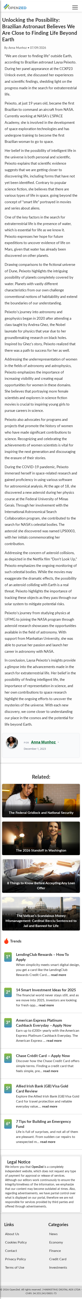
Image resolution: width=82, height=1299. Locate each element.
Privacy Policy (15, 1259)
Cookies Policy (16, 1242)
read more (58, 975)
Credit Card (57, 1259)
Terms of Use (14, 1267)
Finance (55, 1250)
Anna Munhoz (43, 742)
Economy (56, 1242)
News (53, 1234)
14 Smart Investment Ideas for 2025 (46, 990)
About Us (12, 1234)
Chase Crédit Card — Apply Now (43, 1056)
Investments (58, 1267)
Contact (11, 1250)
